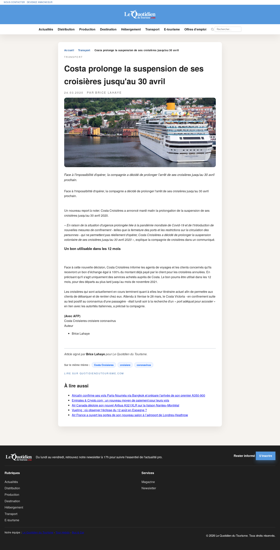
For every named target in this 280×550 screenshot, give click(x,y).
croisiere (125, 365)
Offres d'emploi (195, 29)
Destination (108, 29)
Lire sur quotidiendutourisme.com (94, 373)
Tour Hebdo (63, 532)
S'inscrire (265, 456)
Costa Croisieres (104, 365)
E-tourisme (172, 29)
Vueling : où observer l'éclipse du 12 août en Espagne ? (109, 410)
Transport (152, 29)
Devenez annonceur (40, 2)
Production (87, 29)
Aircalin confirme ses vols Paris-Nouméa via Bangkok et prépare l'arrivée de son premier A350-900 (138, 395)
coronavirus (144, 365)
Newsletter (149, 488)
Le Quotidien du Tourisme (37, 532)
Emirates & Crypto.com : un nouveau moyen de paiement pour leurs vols (120, 400)
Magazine (148, 482)
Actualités (46, 29)
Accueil (69, 50)
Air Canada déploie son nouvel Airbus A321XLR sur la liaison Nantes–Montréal (125, 405)
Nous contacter (14, 2)
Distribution (66, 29)
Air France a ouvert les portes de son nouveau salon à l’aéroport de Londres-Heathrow (130, 415)
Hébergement (131, 29)
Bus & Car (78, 532)
